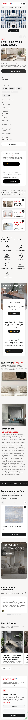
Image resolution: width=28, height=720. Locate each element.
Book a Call (15, 313)
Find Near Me (14, 144)
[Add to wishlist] (25, 507)
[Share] (20, 36)
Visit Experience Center (15, 351)
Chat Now (15, 331)
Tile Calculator (12, 164)
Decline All (14, 711)
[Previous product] (2, 502)
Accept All (14, 715)
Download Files (12, 181)
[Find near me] (21, 4)
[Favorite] (24, 36)
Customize (14, 706)
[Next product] (25, 502)
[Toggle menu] (24, 4)
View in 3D (14, 31)
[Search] (18, 4)
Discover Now (9, 553)
